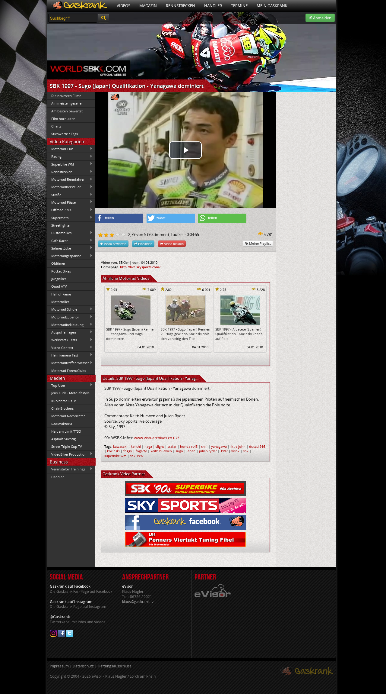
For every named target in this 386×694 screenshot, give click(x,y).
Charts (56, 126)
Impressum (59, 666)
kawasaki (120, 446)
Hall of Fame (61, 294)
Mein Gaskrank (272, 5)
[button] (119, 218)
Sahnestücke (59, 248)
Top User (56, 385)
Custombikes (59, 233)
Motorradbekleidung (65, 324)
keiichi (136, 446)
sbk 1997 (137, 456)
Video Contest (60, 347)
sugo (179, 451)
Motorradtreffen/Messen (68, 362)
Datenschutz (83, 666)
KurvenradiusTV (63, 401)
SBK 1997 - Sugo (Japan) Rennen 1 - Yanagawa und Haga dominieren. (131, 334)
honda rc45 (189, 446)
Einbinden (144, 243)
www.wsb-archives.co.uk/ (156, 438)
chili (204, 446)
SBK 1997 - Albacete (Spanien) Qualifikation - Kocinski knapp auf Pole (239, 334)
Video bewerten (114, 243)
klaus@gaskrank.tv (137, 601)
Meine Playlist (259, 243)
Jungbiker (58, 278)
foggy (127, 451)
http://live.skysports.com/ (140, 267)
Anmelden (321, 18)
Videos (123, 5)
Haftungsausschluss (114, 666)
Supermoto (58, 217)
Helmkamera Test (62, 355)
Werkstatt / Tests (62, 339)
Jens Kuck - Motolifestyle (70, 393)
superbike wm (115, 456)
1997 (224, 451)
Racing (54, 156)
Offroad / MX (59, 210)
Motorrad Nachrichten (68, 416)
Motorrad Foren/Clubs (68, 370)
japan (191, 451)
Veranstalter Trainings (66, 469)
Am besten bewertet (67, 111)
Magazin (148, 5)
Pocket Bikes (61, 271)
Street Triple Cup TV (66, 446)
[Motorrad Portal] (79, 6)
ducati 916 (257, 446)
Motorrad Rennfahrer (65, 179)
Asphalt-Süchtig (63, 439)
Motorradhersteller (64, 187)
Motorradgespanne (64, 255)
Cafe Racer (57, 240)
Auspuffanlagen (61, 332)
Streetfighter (61, 225)
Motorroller (60, 301)
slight (160, 446)
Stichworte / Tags (64, 133)
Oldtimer (58, 263)
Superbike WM (60, 164)
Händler (213, 5)
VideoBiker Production (67, 454)
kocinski (113, 451)
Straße (54, 194)
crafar (172, 446)
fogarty (141, 451)
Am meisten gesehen (67, 103)
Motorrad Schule (62, 309)
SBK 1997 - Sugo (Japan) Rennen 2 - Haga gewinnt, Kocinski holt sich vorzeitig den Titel (185, 334)
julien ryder (208, 451)
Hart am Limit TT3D (66, 431)
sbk (245, 451)
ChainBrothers (62, 408)
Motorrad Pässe (61, 202)
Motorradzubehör (63, 317)
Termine (239, 5)
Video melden (173, 243)
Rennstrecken (180, 5)
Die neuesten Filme (66, 95)
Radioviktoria (61, 423)
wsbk (235, 451)
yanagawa (219, 446)
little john (237, 446)
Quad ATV (59, 286)
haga (148, 446)
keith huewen (161, 451)
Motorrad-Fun (60, 148)
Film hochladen (63, 118)
